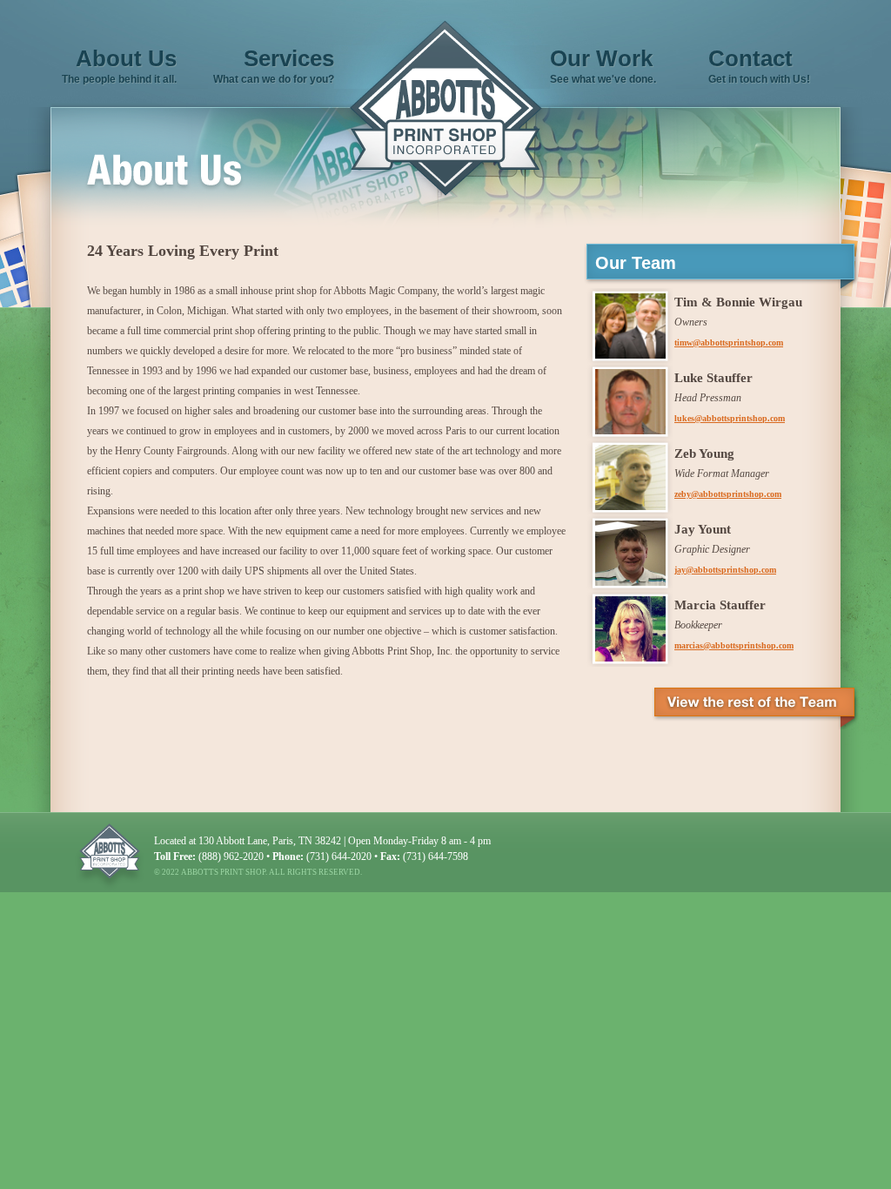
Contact (750, 58)
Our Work (601, 58)
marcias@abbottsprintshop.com (734, 645)
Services (289, 58)
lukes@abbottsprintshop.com (729, 418)
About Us (126, 58)
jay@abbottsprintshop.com (725, 569)
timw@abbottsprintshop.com (728, 342)
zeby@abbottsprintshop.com (727, 494)
